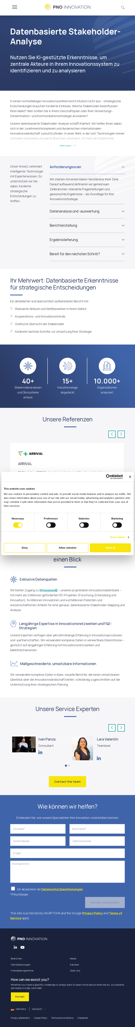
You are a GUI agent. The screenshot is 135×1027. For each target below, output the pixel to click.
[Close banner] (130, 477)
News (73, 958)
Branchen (16, 958)
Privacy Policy (92, 913)
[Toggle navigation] (14, 7)
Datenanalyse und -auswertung (74, 211)
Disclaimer (83, 1017)
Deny (25, 547)
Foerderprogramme (22, 970)
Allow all (110, 547)
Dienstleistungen (20, 964)
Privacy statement (20, 1017)
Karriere (74, 964)
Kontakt (20, 996)
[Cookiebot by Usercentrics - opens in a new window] (108, 476)
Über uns (75, 970)
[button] (123, 7)
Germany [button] (28, 1009)
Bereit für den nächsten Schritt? (75, 254)
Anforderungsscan (65, 167)
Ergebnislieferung (64, 239)
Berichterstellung (63, 225)
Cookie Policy (40, 1017)
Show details (117, 537)
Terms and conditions (62, 1017)
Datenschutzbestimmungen (62, 889)
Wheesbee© (48, 590)
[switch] (51, 525)
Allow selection (67, 547)
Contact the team (67, 782)
